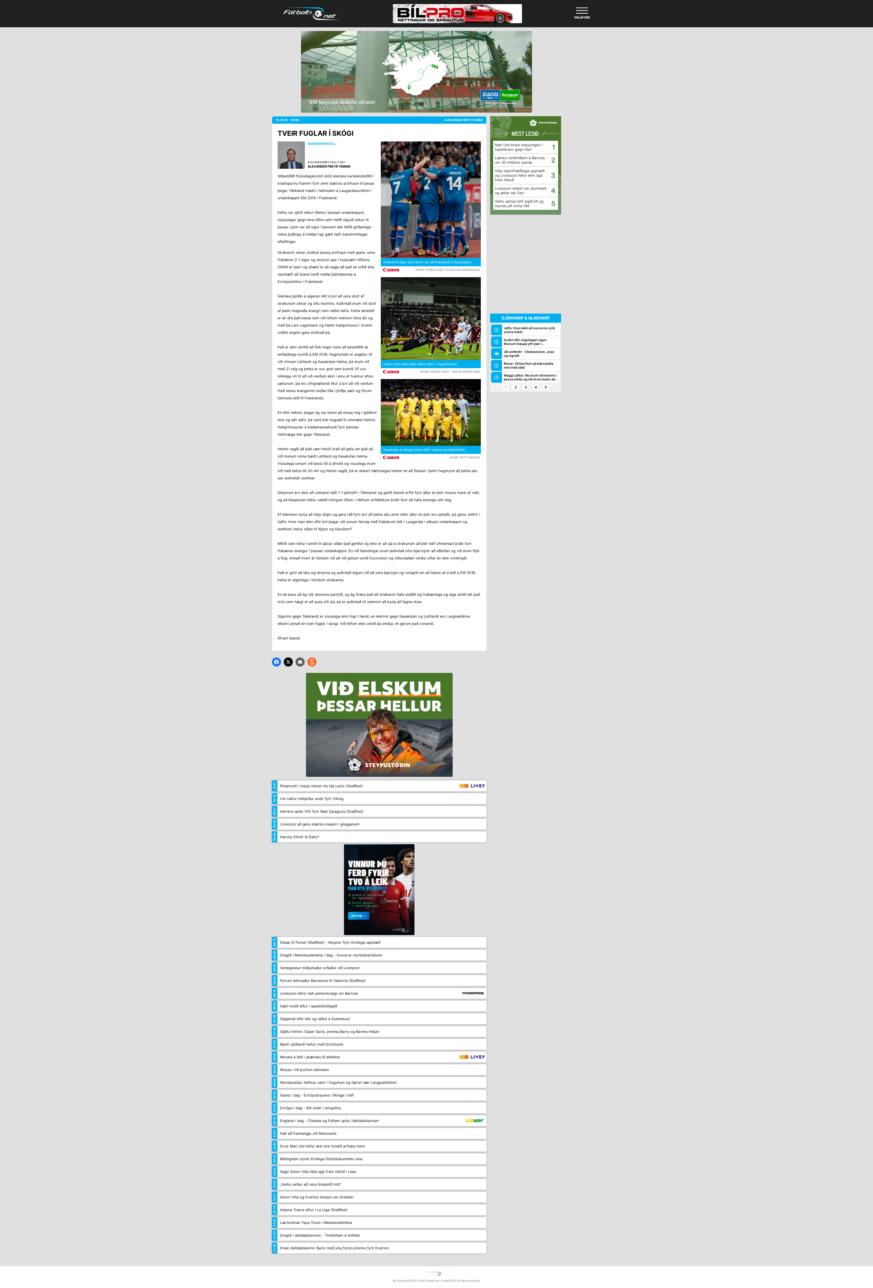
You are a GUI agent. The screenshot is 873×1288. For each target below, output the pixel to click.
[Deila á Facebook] (276, 662)
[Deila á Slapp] (311, 662)
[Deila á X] (288, 662)
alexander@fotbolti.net (327, 162)
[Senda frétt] (300, 662)
